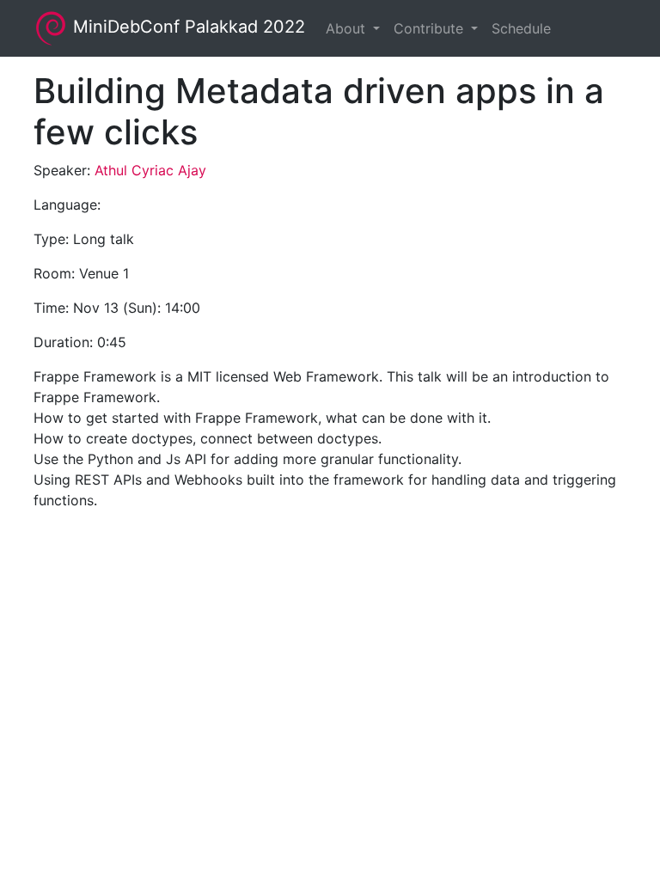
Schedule (521, 28)
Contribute (431, 28)
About (348, 28)
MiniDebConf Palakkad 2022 (186, 26)
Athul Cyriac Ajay (150, 170)
